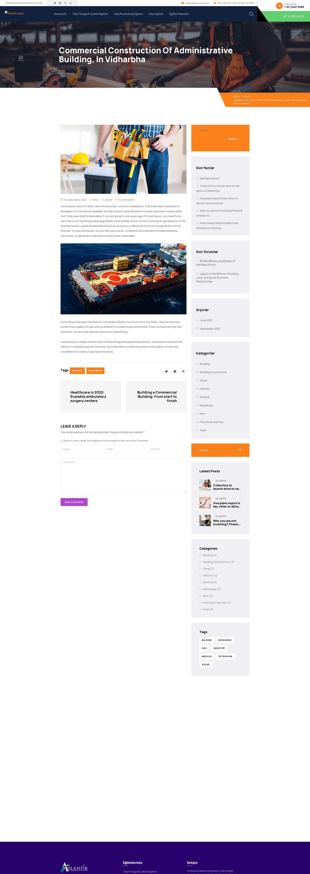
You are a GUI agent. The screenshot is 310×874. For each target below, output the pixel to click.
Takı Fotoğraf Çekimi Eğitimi (90, 14)
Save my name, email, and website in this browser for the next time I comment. (106, 441)
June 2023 (206, 320)
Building (205, 364)
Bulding (77, 370)
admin (108, 200)
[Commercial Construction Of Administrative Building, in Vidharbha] (166, 371)
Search (203, 130)
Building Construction (213, 372)
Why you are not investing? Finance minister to (226, 524)
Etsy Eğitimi (156, 14)
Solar (203, 430)
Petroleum (225, 656)
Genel (203, 380)
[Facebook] (60, 3)
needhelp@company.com (197, 3)
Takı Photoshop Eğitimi (128, 14)
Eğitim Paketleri (179, 14)
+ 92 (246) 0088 (294, 7)
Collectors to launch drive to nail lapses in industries (227, 488)
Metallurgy (206, 405)
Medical (205, 397)
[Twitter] (55, 3)
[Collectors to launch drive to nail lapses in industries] (205, 485)
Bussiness (95, 370)
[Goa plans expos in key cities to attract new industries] (205, 502)
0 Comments (126, 200)
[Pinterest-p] (65, 3)
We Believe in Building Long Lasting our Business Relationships (217, 277)
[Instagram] (70, 3)
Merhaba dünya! (209, 178)
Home (236, 96)
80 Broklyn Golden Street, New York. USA (24, 3)
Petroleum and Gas (211, 422)
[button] (283, 16)
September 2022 (210, 328)
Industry (205, 389)
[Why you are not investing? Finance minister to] (205, 520)
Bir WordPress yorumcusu (216, 261)
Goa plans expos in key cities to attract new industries (227, 506)
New (246, 96)
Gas (204, 648)
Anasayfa (60, 14)
